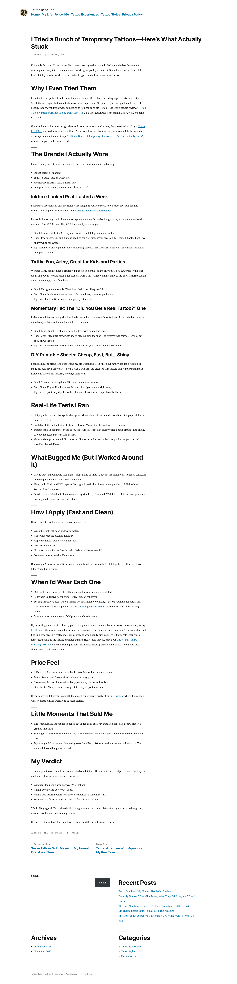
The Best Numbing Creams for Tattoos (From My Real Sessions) (153, 906)
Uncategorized (129, 956)
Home (35, 14)
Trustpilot (118, 696)
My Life (47, 14)
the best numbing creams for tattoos (89, 606)
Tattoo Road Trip (42, 10)
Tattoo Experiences (85, 14)
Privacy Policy (132, 14)
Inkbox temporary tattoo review (94, 210)
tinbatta (37, 54)
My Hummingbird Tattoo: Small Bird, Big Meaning (146, 911)
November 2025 (42, 951)
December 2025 (42, 946)
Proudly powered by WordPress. (62, 974)
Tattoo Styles (110, 14)
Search (35, 875)
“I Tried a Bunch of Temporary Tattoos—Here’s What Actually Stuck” (105, 136)
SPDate (38, 630)
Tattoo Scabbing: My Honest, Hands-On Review (144, 891)
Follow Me (61, 14)
